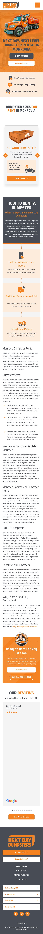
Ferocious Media (21, 929)
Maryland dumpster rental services (25, 627)
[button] (37, 5)
